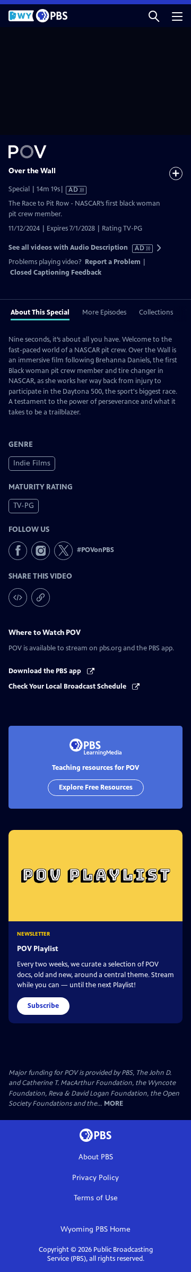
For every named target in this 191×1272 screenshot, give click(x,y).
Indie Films (31, 463)
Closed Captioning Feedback (55, 272)
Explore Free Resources (96, 787)
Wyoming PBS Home (95, 1229)
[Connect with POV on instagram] (40, 550)
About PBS (96, 1156)
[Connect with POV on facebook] (17, 550)
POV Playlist (37, 948)
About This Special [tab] (40, 312)
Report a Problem (113, 262)
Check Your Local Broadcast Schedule (68, 686)
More (113, 1104)
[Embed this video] (17, 597)
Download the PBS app (45, 671)
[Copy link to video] (40, 597)
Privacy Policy (95, 1177)
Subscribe (43, 1006)
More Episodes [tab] (104, 312)
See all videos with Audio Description (76, 247)
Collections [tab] (156, 312)
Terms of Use (96, 1197)
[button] (153, 15)
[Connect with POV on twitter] (63, 550)
